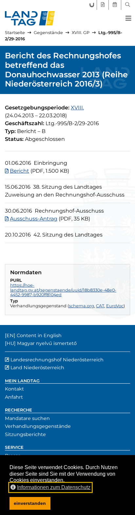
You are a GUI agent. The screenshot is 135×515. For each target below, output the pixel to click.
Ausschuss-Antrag (33, 219)
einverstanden (30, 503)
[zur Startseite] (30, 18)
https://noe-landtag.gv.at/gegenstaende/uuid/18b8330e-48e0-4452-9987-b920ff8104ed (63, 290)
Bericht (19, 171)
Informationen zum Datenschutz (53, 487)
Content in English (39, 335)
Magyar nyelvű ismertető (47, 343)
